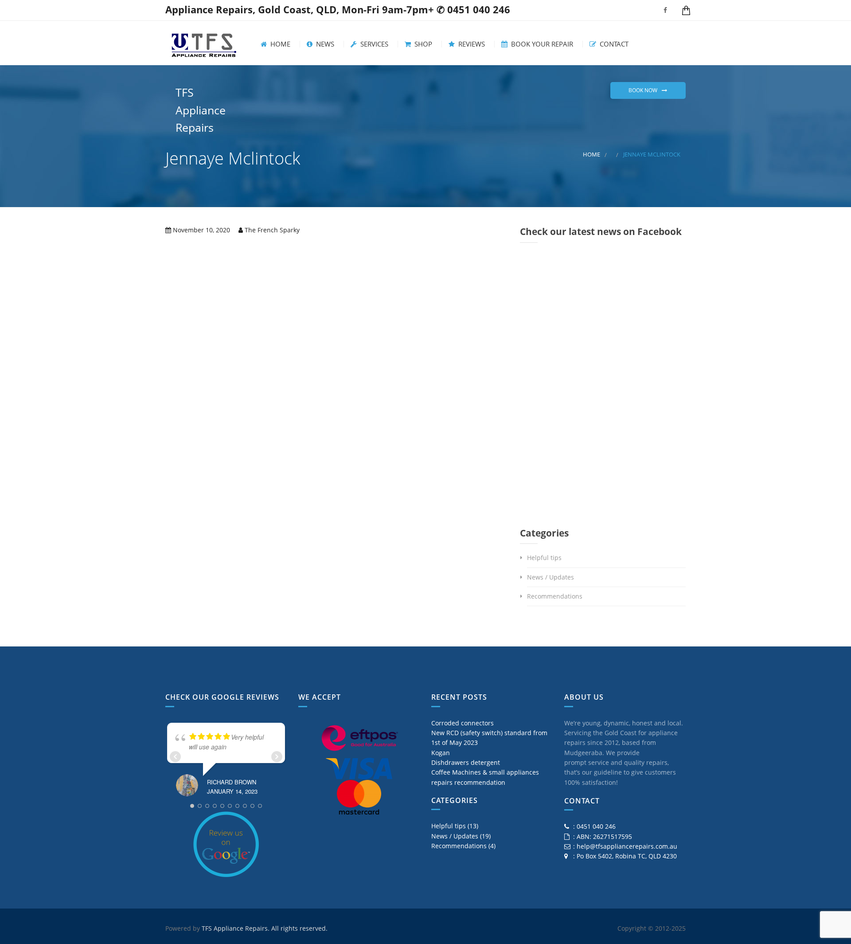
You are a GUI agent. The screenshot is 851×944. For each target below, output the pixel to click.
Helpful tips (544, 557)
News (324, 44)
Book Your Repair (541, 44)
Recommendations (554, 596)
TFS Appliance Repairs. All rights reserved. (265, 928)
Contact (613, 44)
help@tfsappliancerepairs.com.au (627, 846)
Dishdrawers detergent (465, 762)
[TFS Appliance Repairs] (203, 43)
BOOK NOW (642, 90)
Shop (422, 44)
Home (279, 44)
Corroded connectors (462, 723)
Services (373, 44)
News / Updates (550, 577)
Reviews (471, 44)
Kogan (440, 752)
